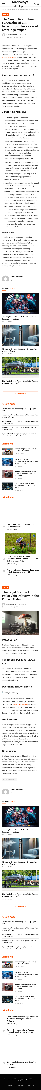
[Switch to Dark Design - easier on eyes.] (34, 4)
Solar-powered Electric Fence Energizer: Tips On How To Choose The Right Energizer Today (22, 558)
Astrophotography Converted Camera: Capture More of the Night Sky (25, 474)
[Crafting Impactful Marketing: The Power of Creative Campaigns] (20, 303)
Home (4, 9)
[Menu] (3, 4)
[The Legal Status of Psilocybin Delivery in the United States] (20, 623)
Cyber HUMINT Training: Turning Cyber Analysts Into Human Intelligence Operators (19, 435)
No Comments (8, 37)
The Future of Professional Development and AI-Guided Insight (25, 486)
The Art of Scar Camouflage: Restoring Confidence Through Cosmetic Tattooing (22, 1018)
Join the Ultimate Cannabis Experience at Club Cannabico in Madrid (23, 571)
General (5, 14)
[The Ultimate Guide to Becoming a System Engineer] (20, 511)
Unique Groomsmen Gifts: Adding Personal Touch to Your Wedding (20, 1031)
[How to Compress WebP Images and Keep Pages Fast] (7, 451)
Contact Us (20, 1085)
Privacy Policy (30, 1085)
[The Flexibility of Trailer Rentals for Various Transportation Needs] (20, 367)
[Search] (38, 4)
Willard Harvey (12, 35)
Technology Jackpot (22, 1079)
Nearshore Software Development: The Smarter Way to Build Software (26, 461)
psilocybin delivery (9, 780)
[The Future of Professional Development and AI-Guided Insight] (7, 486)
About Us (11, 1085)
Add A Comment (20, 394)
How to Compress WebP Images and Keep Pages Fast (26, 450)
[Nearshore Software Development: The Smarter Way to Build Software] (7, 462)
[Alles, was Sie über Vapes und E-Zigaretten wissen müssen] (20, 335)
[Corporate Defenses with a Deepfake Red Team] (20, 1049)
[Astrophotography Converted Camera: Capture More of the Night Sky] (7, 474)
